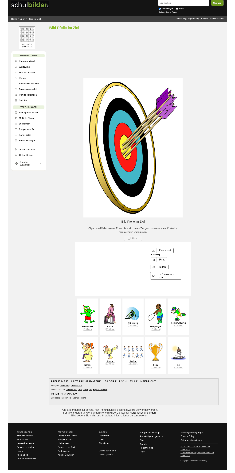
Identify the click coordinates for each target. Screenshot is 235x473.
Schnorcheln (87, 327)
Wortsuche (22, 439)
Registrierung (194, 19)
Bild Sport (64, 386)
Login (142, 451)
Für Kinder (104, 443)
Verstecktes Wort (25, 443)
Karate (110, 327)
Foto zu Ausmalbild (26, 458)
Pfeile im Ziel (34, 19)
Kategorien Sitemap (150, 432)
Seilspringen (155, 327)
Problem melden (217, 19)
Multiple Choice (65, 439)
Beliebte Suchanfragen (168, 12)
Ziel (90, 389)
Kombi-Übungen (66, 455)
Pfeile (85, 389)
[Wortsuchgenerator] (27, 48)
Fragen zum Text (66, 447)
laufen (133, 361)
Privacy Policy (187, 436)
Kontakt (204, 19)
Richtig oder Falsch (67, 435)
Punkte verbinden (26, 447)
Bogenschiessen (100, 389)
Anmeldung (181, 19)
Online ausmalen (107, 450)
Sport (22, 19)
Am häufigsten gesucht (151, 436)
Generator (104, 435)
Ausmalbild (22, 455)
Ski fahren (133, 323)
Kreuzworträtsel (25, 435)
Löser (101, 439)
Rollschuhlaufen (178, 323)
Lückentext (63, 443)
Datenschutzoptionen (191, 440)
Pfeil (80, 389)
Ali (178, 365)
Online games (106, 454)
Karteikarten (64, 451)
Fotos (181, 9)
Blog (142, 440)
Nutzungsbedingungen (143, 412)
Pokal (155, 365)
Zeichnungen (167, 9)
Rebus (20, 451)
